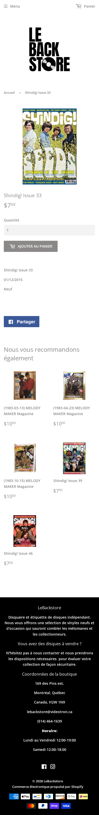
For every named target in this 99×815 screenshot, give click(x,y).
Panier (89, 6)
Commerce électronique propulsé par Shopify (47, 786)
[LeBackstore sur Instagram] (52, 767)
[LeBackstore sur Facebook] (44, 767)
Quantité (11, 220)
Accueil (9, 92)
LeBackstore (53, 781)
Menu (15, 6)
